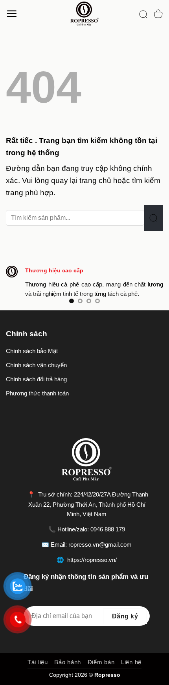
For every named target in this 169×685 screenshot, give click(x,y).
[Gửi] (153, 218)
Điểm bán (101, 662)
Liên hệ (131, 662)
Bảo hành (67, 662)
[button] (11, 13)
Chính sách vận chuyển (36, 365)
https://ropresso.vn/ (92, 559)
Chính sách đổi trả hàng (36, 379)
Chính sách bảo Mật (32, 351)
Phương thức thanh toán (37, 393)
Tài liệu (38, 662)
